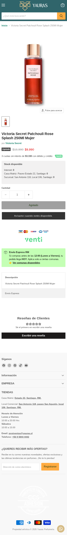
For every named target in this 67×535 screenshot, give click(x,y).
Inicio (4, 25)
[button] (33, 216)
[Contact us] (61, 529)
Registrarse (50, 466)
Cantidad (6, 188)
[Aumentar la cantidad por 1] (29, 195)
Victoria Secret (13, 143)
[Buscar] (61, 16)
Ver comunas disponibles (26, 262)
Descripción (11, 277)
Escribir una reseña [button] (33, 335)
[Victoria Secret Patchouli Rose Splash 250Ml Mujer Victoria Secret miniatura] (6, 122)
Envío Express (12, 293)
